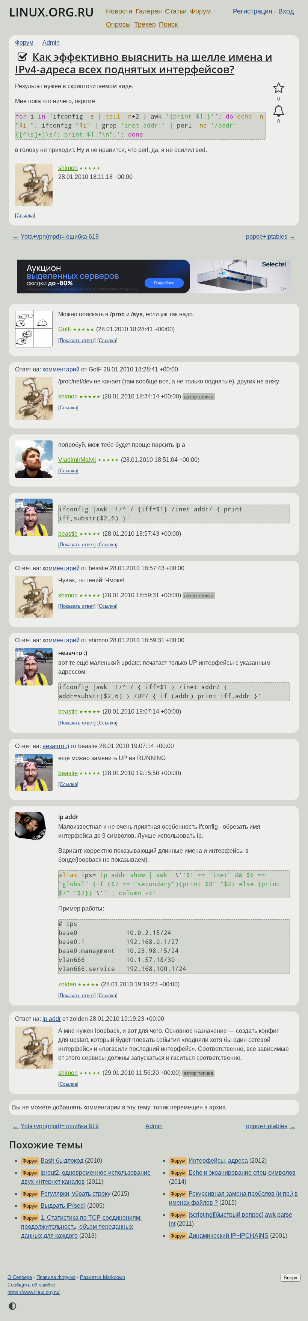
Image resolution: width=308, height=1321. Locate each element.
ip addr (51, 1019)
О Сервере (20, 1277)
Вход (286, 11)
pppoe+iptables (266, 236)
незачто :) (55, 746)
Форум (200, 11)
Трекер (145, 24)
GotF (64, 329)
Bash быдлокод (62, 1160)
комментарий (61, 369)
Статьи (176, 11)
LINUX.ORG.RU (51, 12)
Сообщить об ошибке (31, 1285)
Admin (51, 42)
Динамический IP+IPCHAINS (229, 1235)
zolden (67, 984)
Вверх (290, 1277)
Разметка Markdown (102, 1277)
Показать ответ (77, 340)
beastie (68, 534)
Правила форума (55, 1277)
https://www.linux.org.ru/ (34, 1292)
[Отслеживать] (278, 111)
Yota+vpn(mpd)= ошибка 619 (60, 236)
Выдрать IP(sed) (63, 1205)
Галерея (149, 11)
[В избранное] (278, 88)
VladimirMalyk (77, 460)
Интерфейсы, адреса (218, 1160)
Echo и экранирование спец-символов (242, 1172)
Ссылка (25, 215)
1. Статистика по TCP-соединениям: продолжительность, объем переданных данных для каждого (81, 1226)
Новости (119, 11)
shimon (68, 168)
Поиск (168, 24)
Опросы (118, 24)
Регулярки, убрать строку (75, 1193)
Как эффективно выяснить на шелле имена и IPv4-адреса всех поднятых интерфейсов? (143, 63)
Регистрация (252, 11)
